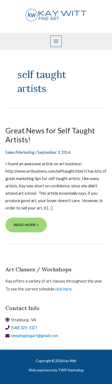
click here (63, 289)
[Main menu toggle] (56, 41)
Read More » (26, 227)
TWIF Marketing (70, 370)
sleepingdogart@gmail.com (34, 335)
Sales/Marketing (20, 152)
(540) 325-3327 (24, 327)
